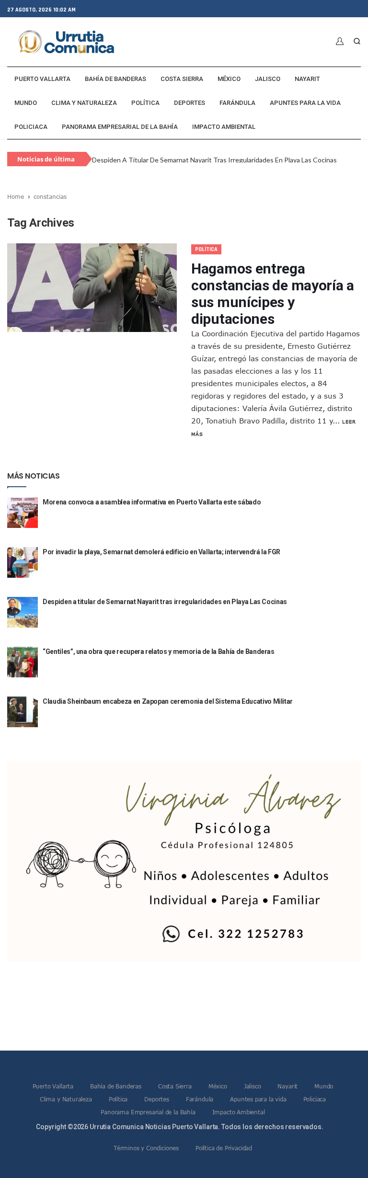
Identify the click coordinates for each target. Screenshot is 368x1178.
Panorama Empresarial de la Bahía (120, 126)
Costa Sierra (182, 78)
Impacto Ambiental (223, 126)
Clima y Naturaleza (84, 102)
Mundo (25, 102)
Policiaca (30, 126)
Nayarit (307, 78)
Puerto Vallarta (42, 78)
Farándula (237, 102)
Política (145, 102)
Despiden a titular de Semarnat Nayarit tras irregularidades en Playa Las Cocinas (214, 154)
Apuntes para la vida (305, 102)
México (229, 78)
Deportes (189, 102)
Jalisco (267, 78)
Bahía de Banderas (115, 78)
